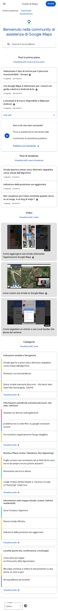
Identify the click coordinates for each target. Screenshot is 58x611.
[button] (4, 4)
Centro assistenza (10, 11)
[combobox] (29, 44)
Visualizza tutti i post (29, 346)
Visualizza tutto (10, 395)
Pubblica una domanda (24, 146)
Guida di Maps (30, 3)
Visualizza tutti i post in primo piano (29, 62)
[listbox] (13, 606)
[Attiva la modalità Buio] (25, 606)
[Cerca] (8, 44)
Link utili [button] (7, 115)
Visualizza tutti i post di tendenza (29, 160)
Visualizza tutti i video (29, 217)
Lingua (10, 602)
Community (26, 11)
